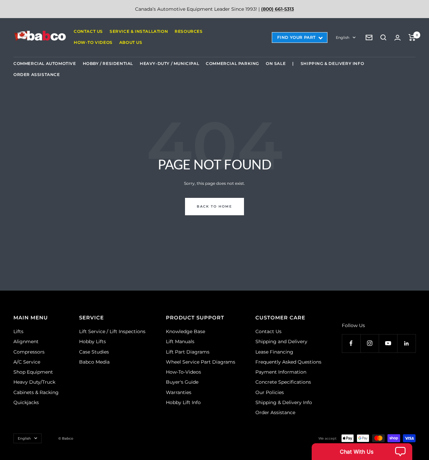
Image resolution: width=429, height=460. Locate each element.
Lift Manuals (180, 341)
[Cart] (412, 37)
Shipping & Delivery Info (332, 63)
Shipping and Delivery (281, 341)
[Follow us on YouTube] (388, 343)
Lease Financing (274, 352)
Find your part (296, 37)
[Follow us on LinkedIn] (406, 343)
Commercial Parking (232, 63)
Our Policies (269, 392)
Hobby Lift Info (183, 402)
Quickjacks (26, 402)
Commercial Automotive (44, 63)
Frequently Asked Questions (288, 362)
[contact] (369, 37)
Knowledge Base (185, 331)
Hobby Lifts (92, 341)
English (342, 37)
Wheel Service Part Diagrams (200, 362)
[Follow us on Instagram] (369, 343)
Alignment (26, 341)
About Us (130, 42)
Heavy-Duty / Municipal (169, 63)
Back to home (214, 206)
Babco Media (94, 362)
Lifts (18, 331)
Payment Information (280, 372)
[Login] (397, 38)
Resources (188, 31)
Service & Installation (139, 31)
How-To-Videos (183, 372)
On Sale (276, 63)
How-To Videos (93, 42)
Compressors (29, 352)
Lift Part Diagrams (187, 352)
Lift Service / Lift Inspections (112, 331)
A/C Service (26, 362)
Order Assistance (36, 74)
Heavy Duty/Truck (34, 382)
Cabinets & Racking (36, 392)
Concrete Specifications (283, 382)
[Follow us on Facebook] (351, 343)
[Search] (383, 37)
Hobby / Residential (108, 63)
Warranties (178, 392)
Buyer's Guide (182, 382)
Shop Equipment (33, 372)
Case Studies (94, 352)
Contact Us (88, 31)
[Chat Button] (362, 451)
